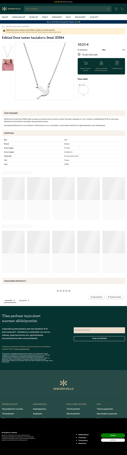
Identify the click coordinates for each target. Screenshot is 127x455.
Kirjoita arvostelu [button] (115, 297)
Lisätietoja (9, 133)
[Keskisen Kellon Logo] (11, 9)
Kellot (5, 17)
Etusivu (3, 26)
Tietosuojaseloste (105, 409)
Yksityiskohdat (11, 113)
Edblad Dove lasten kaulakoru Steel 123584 (17, 26)
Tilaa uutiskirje (99, 338)
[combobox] (68, 9)
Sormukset (57, 17)
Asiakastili (37, 414)
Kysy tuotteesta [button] (97, 297)
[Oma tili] (116, 8)
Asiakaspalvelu (39, 409)
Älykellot (33, 17)
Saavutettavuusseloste (107, 414)
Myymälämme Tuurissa (12, 409)
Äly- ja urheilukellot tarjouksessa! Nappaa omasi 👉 (63, 22)
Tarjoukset (80, 17)
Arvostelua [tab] (8, 300)
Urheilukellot (18, 17)
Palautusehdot (73, 414)
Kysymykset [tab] (23, 300)
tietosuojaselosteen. (22, 349)
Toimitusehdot (73, 409)
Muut (68, 17)
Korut (45, 17)
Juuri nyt (94, 17)
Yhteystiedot (8, 414)
